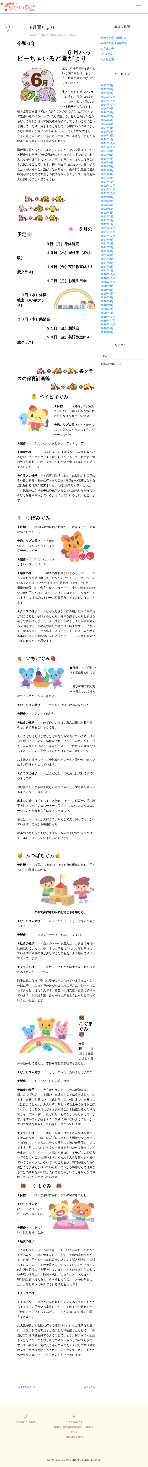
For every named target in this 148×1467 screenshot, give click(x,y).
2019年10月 (107, 324)
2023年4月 (107, 170)
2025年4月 (107, 85)
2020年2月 (107, 309)
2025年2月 (107, 93)
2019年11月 (107, 320)
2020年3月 (107, 305)
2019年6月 (107, 332)
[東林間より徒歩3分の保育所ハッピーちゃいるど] (17, 6)
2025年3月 (107, 89)
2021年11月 (107, 232)
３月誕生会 (107, 48)
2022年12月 (107, 185)
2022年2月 (107, 220)
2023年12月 (107, 143)
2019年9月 (107, 328)
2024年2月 (107, 135)
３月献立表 (107, 59)
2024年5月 (107, 124)
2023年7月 (107, 158)
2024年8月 (107, 112)
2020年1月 (107, 313)
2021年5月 (107, 255)
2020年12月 (107, 274)
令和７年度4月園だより (114, 38)
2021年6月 (107, 251)
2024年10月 (107, 104)
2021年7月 (107, 247)
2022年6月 (107, 205)
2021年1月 (107, 270)
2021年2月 (107, 266)
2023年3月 (107, 174)
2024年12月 (107, 97)
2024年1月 (107, 139)
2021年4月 (107, 259)
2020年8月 (107, 289)
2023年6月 (107, 162)
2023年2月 (107, 178)
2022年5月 (107, 209)
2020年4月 (107, 301)
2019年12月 (107, 316)
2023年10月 (107, 147)
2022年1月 (107, 224)
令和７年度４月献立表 (113, 43)
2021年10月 (107, 235)
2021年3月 (107, 262)
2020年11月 (107, 278)
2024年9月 (107, 108)
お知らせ (73, 35)
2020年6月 (107, 297)
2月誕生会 (106, 54)
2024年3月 (107, 131)
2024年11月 (107, 101)
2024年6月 (107, 120)
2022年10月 (107, 193)
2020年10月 (107, 282)
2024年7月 (107, 116)
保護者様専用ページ (110, 364)
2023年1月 (107, 182)
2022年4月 (107, 212)
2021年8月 (107, 243)
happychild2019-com (54, 35)
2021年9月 (107, 239)
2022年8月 (107, 197)
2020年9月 (107, 286)
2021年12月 (107, 228)
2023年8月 (107, 155)
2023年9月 (107, 151)
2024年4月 (107, 128)
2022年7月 (107, 201)
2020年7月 (107, 293)
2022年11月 (107, 189)
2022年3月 (107, 216)
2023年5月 (107, 166)
